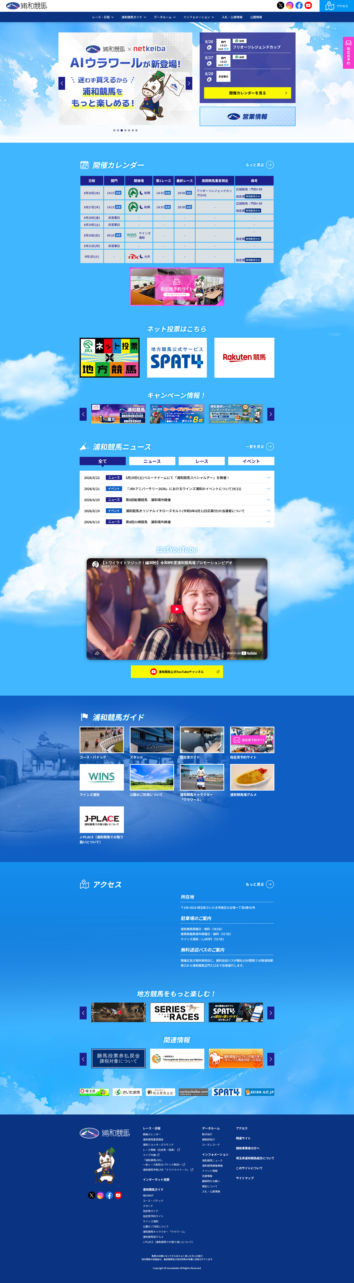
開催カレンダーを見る (247, 93)
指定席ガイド (150, 1211)
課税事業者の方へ (248, 1148)
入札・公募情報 (232, 17)
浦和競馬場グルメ (153, 1237)
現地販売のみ (253, 196)
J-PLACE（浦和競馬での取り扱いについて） (169, 1242)
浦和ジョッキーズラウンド (158, 1144)
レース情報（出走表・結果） (159, 1150)
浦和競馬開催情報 (212, 1165)
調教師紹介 (208, 1139)
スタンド (148, 1206)
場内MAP (148, 1195)
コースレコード (211, 1144)
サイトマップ (245, 1178)
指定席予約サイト (153, 1216)
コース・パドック (153, 1200)
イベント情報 (210, 1171)
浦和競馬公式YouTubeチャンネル (181, 671)
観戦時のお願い (211, 1181)
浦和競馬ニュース (212, 1160)
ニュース (152, 461)
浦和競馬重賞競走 (153, 1139)
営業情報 (207, 1176)
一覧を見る (255, 446)
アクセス (342, 6)
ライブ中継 (149, 1155)
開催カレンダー (152, 1134)
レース (201, 461)
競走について (210, 1186)
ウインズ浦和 (150, 1221)
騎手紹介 (207, 1134)
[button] (114, 130)
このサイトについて (249, 1168)
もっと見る (255, 164)
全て (102, 461)
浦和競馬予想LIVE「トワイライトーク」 (166, 1169)
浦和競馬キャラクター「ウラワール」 (165, 1231)
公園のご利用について (156, 1226)
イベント (251, 461)
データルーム (211, 1128)
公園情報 (256, 17)
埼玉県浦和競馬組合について (255, 1158)
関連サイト (243, 1138)
